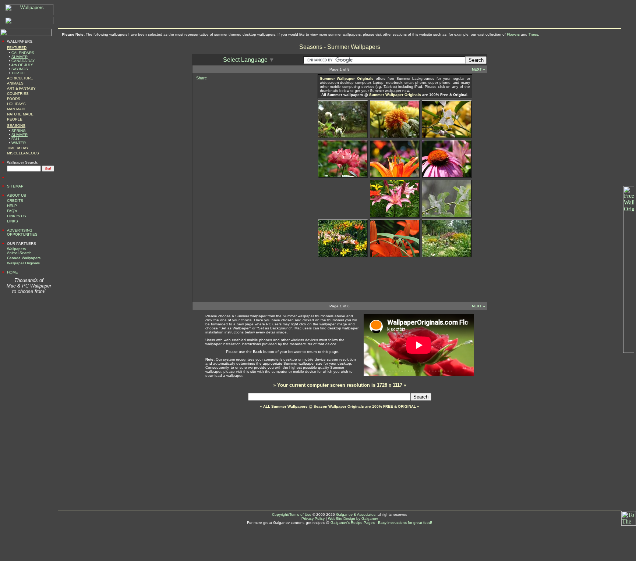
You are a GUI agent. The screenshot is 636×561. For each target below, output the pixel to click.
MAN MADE (17, 109)
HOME (12, 272)
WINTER (18, 143)
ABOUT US (16, 195)
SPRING (18, 131)
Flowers (513, 34)
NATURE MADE (20, 114)
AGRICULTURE (20, 78)
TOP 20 (18, 73)
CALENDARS (22, 53)
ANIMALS (15, 83)
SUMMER (19, 57)
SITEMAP (15, 186)
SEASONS (16, 126)
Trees (533, 34)
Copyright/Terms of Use (291, 514)
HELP (12, 206)
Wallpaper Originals (23, 263)
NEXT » (478, 69)
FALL (15, 139)
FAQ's (12, 211)
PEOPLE (14, 119)
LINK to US (16, 216)
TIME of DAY (18, 148)
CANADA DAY (23, 61)
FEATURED (16, 48)
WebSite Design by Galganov (353, 519)
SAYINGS (19, 69)
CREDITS (15, 201)
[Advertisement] (247, 128)
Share (201, 78)
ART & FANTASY (21, 88)
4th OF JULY (22, 65)
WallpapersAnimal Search (19, 251)
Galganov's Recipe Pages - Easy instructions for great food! (381, 523)
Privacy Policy (313, 519)
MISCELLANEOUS (23, 153)
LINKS (12, 221)
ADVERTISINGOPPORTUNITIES (22, 232)
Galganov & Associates (355, 514)
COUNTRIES (18, 94)
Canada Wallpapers (23, 258)
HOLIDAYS (16, 104)
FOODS (13, 99)
